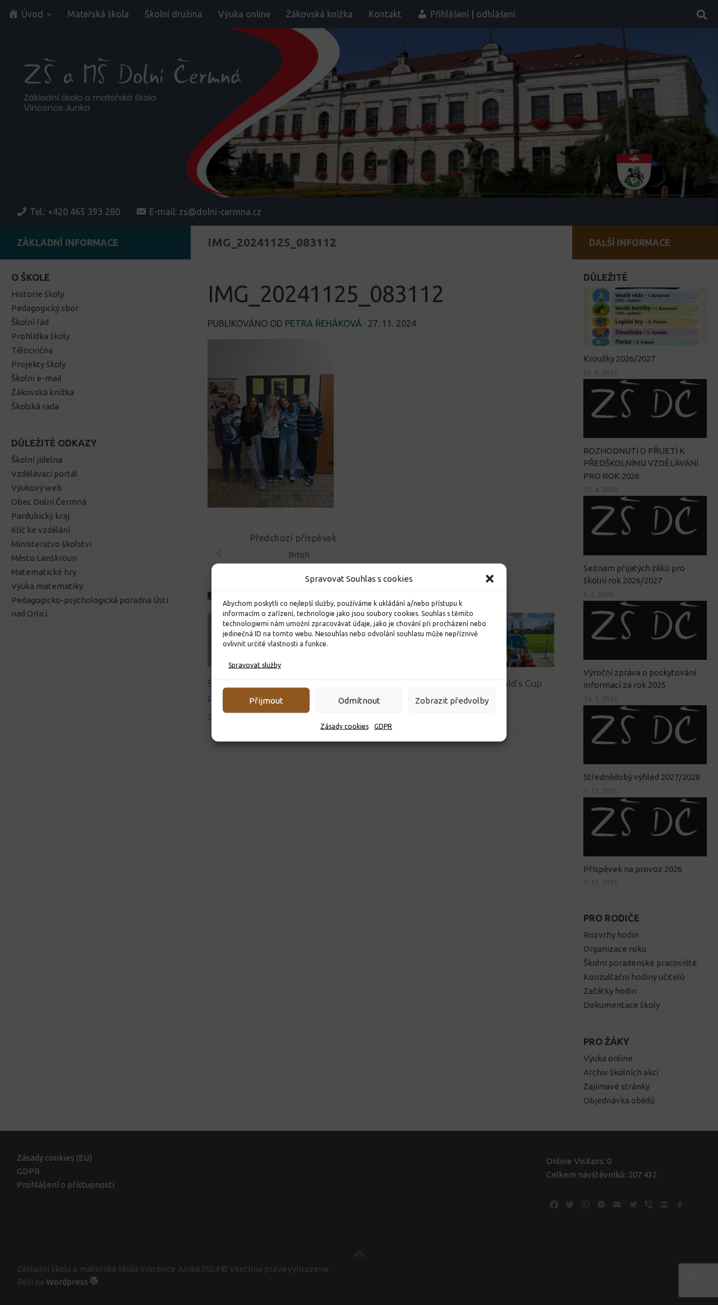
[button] (489, 579)
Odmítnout (359, 700)
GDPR (383, 726)
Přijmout (266, 700)
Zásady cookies (344, 726)
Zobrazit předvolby (452, 700)
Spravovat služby (254, 665)
